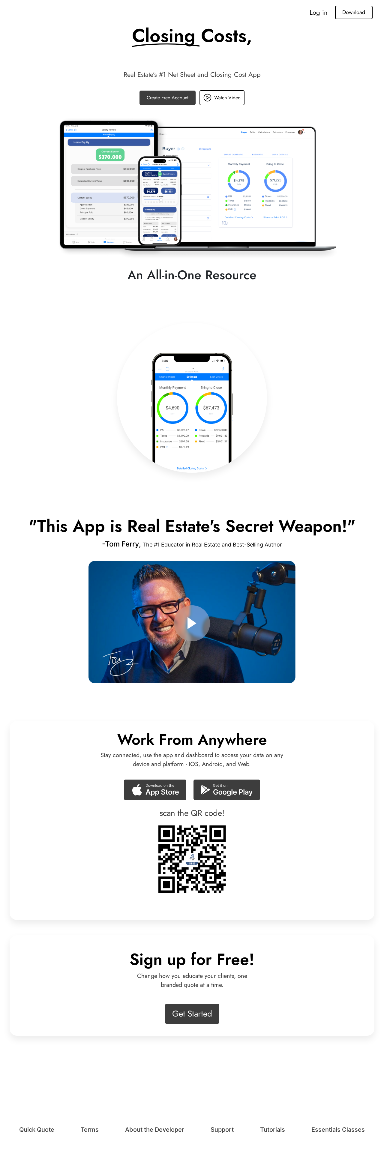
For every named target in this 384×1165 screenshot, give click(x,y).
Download (353, 12)
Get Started (192, 1014)
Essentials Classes (338, 1129)
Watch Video (227, 97)
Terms (90, 1129)
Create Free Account (167, 97)
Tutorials (272, 1129)
